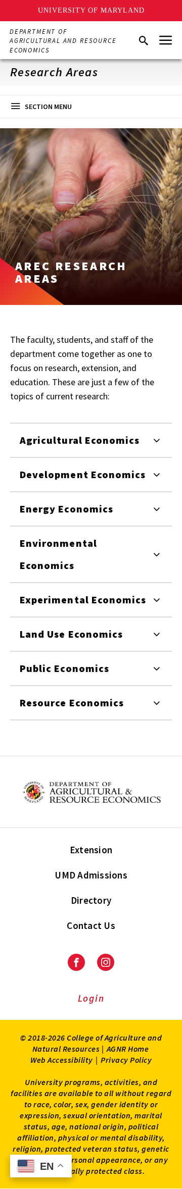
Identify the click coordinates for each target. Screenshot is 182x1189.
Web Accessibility (61, 1060)
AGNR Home (128, 1049)
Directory (91, 900)
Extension (91, 850)
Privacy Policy (126, 1060)
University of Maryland (91, 10)
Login (91, 998)
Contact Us (91, 925)
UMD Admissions (91, 875)
